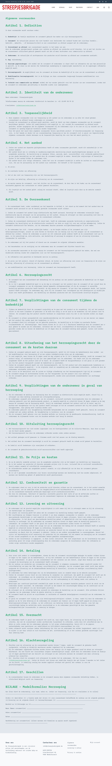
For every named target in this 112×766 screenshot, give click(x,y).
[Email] (105, 1)
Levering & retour (74, 748)
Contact (90, 7)
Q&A (98, 7)
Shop (70, 7)
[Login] (104, 7)
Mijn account (95, 742)
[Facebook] (102, 1)
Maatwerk (79, 7)
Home (53, 7)
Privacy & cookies (74, 752)
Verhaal (62, 7)
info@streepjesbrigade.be (26, 105)
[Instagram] (99, 1)
